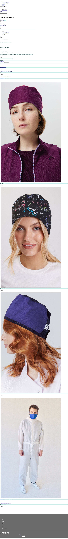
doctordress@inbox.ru (24, 534)
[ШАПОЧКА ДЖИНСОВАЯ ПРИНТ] (6, 503)
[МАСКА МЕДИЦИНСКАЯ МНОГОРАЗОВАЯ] (31, 497)
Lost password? (2, 20)
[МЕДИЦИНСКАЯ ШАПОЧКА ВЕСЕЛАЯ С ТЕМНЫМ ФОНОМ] (31, 287)
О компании (3, 4)
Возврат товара (4, 528)
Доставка (3, 523)
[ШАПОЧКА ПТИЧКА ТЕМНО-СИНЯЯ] (6, 71)
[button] (1, 11)
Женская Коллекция (5, 2)
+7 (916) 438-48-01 (3, 25)
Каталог (3, 1)
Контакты (3, 5)
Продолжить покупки (4, 10)
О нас (3, 521)
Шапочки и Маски (8, 42)
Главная (5, 42)
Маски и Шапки (5, 3)
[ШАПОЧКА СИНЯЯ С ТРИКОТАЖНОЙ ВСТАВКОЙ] (31, 392)
